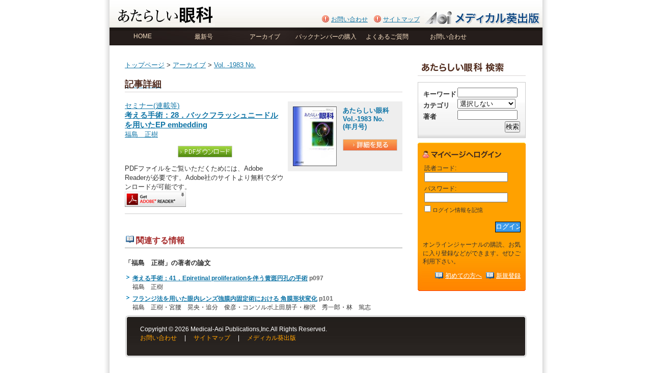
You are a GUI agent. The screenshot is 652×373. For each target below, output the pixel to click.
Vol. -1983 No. (235, 65)
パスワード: (440, 188)
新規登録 (508, 275)
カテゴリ (436, 105)
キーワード (439, 94)
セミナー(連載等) (201, 115)
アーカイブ (265, 36)
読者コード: (440, 168)
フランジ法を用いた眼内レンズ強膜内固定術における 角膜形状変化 (224, 298)
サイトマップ (401, 19)
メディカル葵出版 (271, 337)
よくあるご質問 (387, 36)
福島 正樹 (141, 134)
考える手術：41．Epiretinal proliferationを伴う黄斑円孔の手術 (220, 278)
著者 (430, 116)
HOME (142, 36)
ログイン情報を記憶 (457, 210)
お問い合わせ (349, 19)
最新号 (204, 36)
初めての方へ (463, 275)
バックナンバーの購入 (326, 36)
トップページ (145, 65)
